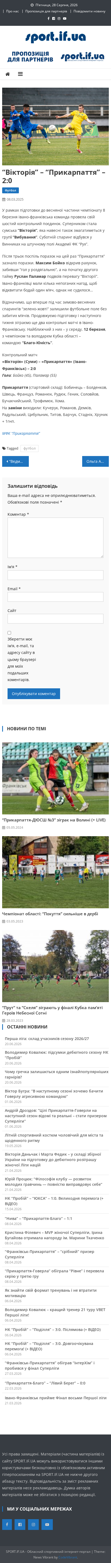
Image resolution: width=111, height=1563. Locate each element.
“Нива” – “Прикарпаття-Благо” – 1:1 (38, 1218)
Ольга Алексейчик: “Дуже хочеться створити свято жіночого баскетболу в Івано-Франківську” (97, 461)
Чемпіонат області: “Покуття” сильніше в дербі (50, 913)
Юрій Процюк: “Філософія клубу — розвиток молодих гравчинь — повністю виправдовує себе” (53, 1181)
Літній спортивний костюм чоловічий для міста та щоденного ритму (54, 1138)
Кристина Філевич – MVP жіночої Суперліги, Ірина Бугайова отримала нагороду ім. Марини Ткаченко (54, 1235)
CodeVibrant (67, 1557)
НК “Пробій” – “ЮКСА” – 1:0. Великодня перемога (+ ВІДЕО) (54, 1201)
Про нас (12, 11)
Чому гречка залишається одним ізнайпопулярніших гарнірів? (57, 1074)
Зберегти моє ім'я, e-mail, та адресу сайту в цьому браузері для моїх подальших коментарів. (22, 659)
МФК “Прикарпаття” (21, 433)
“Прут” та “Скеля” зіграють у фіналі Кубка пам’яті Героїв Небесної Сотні (52, 1010)
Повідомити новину (89, 11)
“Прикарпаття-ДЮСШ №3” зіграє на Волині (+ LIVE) (54, 820)
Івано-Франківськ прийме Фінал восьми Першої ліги (56, 1397)
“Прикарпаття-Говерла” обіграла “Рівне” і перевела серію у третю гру (54, 1273)
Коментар (18, 514)
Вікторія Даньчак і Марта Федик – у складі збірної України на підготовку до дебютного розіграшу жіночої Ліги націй (53, 1159)
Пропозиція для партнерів (46, 11)
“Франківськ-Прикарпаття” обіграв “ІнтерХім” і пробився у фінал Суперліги (50, 1365)
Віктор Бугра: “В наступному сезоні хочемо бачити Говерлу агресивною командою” (54, 1093)
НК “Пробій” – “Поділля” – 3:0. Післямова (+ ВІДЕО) (52, 1329)
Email (14, 588)
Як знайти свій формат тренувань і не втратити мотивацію (51, 1293)
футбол (29, 448)
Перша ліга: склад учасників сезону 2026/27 (47, 1038)
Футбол (10, 190)
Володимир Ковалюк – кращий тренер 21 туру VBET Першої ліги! (55, 1312)
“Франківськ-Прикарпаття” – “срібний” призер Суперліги (49, 1254)
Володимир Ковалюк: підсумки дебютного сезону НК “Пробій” (56, 1055)
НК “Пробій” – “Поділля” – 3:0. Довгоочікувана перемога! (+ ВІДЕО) (49, 1346)
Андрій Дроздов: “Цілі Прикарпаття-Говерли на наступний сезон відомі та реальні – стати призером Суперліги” (56, 1116)
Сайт (12, 610)
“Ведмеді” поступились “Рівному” (19, 461)
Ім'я (13, 566)
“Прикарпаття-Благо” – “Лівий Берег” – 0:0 (45, 1383)
